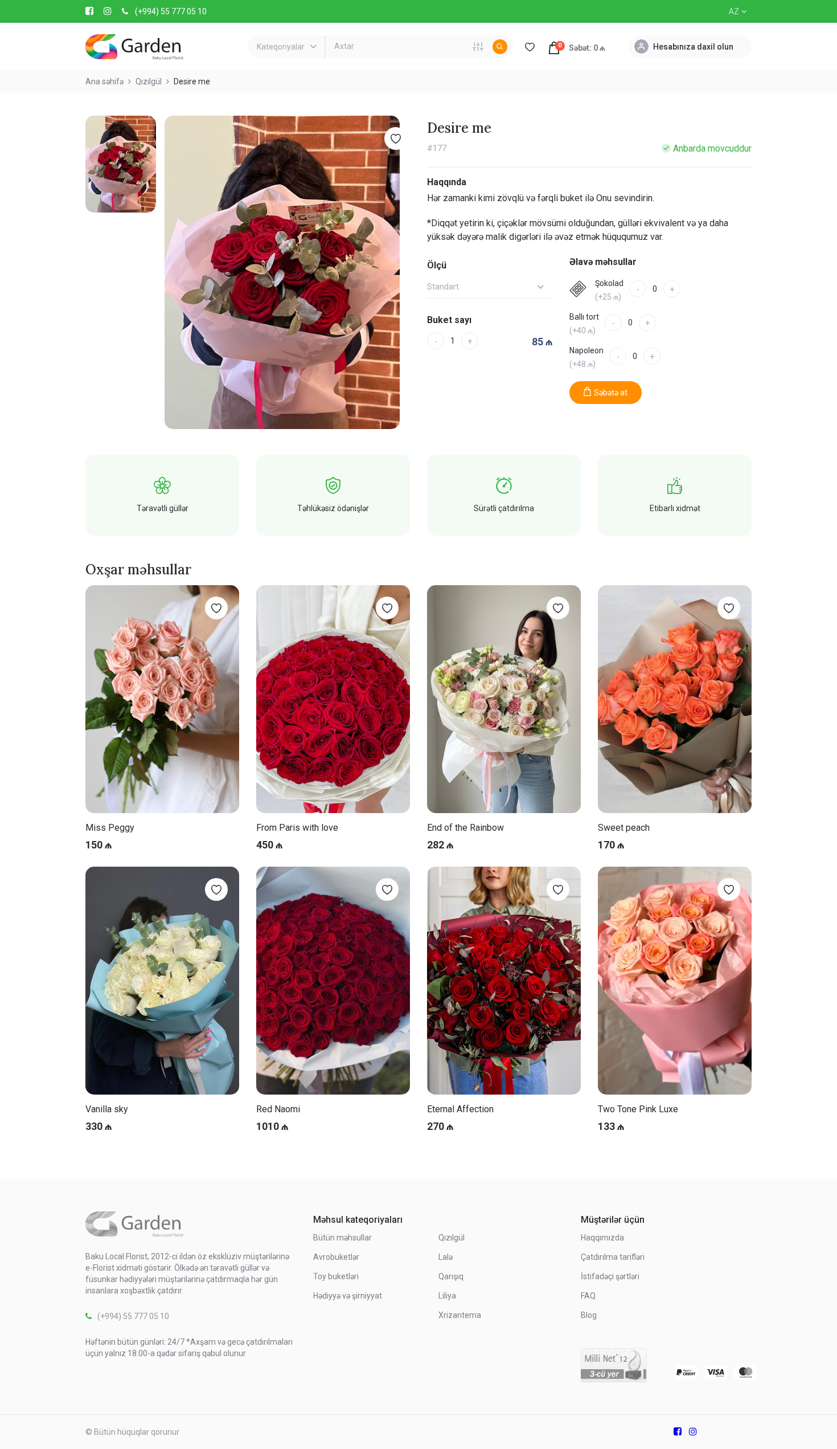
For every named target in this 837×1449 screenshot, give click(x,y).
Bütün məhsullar (342, 1237)
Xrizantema (459, 1315)
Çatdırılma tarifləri (613, 1257)
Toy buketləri (336, 1276)
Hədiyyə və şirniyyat (347, 1295)
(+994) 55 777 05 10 (171, 11)
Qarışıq (450, 1276)
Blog (589, 1315)
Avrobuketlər (336, 1257)
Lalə (445, 1257)
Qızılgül (451, 1237)
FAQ (588, 1295)
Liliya (447, 1295)
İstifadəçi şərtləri (610, 1276)
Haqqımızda (602, 1237)
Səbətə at (610, 392)
